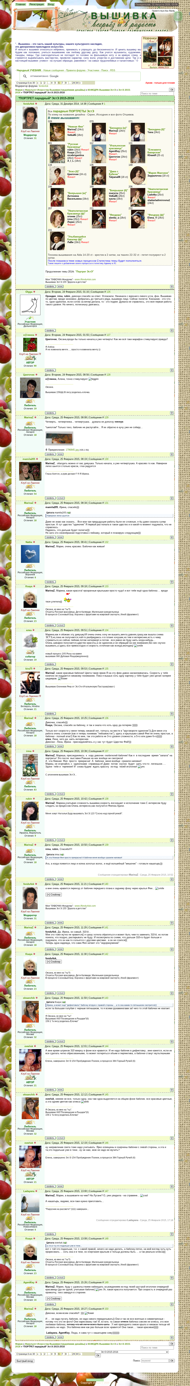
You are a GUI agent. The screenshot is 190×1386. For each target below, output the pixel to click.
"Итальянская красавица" (117, 147)
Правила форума (75, 70)
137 (106, 751)
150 (106, 1308)
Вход (51, 4)
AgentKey (28, 1282)
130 (106, 459)
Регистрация (37, 4)
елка (29, 630)
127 (108, 335)
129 (106, 417)
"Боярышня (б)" (118, 190)
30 (77, 83)
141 (106, 927)
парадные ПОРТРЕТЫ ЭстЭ (73, 111)
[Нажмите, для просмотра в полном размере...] (59, 444)
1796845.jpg (72, 449)
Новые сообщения (53, 70)
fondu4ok (43, 86)
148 (106, 1238)
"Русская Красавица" (74, 145)
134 (106, 630)
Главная (20, 4)
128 (108, 374)
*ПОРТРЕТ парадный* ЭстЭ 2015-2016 (44, 92)
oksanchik (29, 998)
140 (106, 884)
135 (106, 668)
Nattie (29, 542)
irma (28, 751)
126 (108, 291)
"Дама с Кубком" (114, 173)
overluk (28, 1046)
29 (73, 83)
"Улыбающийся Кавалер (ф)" (76, 238)
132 (106, 542)
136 (106, 718)
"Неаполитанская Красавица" (158, 190)
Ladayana (28, 1191)
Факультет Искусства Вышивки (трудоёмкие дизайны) (55, 90)
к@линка (28, 335)
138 (106, 798)
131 (106, 503)
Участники (93, 70)
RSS (112, 70)
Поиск (104, 70)
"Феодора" (115, 215)
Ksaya (28, 586)
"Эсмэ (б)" (73, 171)
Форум (19, 90)
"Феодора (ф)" (156, 215)
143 (106, 998)
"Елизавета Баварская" (154, 151)
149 (106, 1282)
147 (106, 1191)
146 (106, 1142)
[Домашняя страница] (60, 286)
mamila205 (29, 459)
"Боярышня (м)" (77, 193)
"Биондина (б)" (156, 129)
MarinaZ (28, 417)
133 (106, 586)
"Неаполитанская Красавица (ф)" (77, 212)
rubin (29, 798)
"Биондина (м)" (118, 128)
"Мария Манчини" (158, 173)
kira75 (28, 668)
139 (106, 844)
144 (106, 1046)
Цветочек (29, 374)
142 (106, 954)
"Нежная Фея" (75, 126)
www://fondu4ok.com (85, 279)
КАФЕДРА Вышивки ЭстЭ (102, 90)
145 (106, 1094)
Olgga (28, 291)
